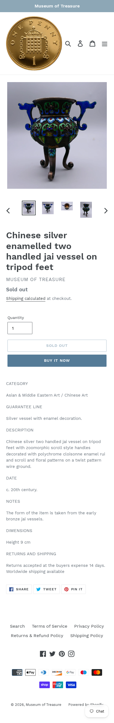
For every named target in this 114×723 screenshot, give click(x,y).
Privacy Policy (89, 626)
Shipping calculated (25, 298)
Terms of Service (49, 626)
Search (17, 626)
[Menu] (105, 43)
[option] (28, 208)
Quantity (15, 317)
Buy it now (57, 360)
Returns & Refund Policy (37, 635)
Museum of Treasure (43, 705)
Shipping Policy (86, 635)
